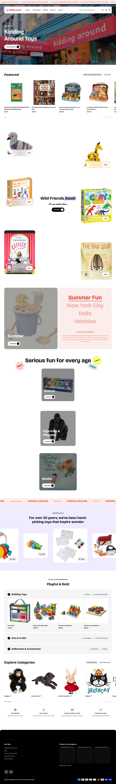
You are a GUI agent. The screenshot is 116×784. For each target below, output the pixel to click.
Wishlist (45, 10)
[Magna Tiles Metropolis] (45, 611)
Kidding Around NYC (15, 779)
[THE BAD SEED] (85, 274)
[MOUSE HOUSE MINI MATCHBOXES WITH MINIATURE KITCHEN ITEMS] (16, 92)
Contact (60, 10)
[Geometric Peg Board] (70, 611)
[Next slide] (111, 61)
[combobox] (91, 10)
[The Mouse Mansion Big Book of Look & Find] (44, 92)
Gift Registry (37, 10)
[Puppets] (17, 682)
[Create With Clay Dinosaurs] (85, 218)
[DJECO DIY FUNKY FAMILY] (9, 202)
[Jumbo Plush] (44, 682)
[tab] (92, 74)
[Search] (102, 10)
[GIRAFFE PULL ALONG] (85, 164)
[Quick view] (25, 84)
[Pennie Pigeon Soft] (9, 152)
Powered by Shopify (28, 779)
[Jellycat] (99, 682)
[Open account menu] (106, 10)
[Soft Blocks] (20, 611)
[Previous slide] (109, 61)
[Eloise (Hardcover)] (9, 268)
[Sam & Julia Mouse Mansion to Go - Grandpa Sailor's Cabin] (71, 92)
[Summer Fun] (85, 297)
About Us (53, 10)
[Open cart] (109, 10)
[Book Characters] (71, 682)
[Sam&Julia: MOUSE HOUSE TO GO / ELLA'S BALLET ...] (99, 92)
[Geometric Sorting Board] (96, 611)
